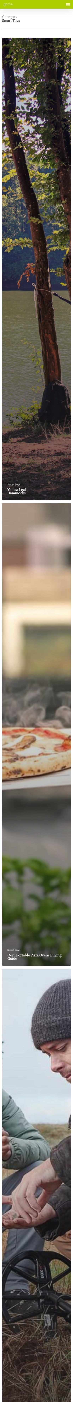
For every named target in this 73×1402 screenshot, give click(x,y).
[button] (68, 4)
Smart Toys (13, 484)
